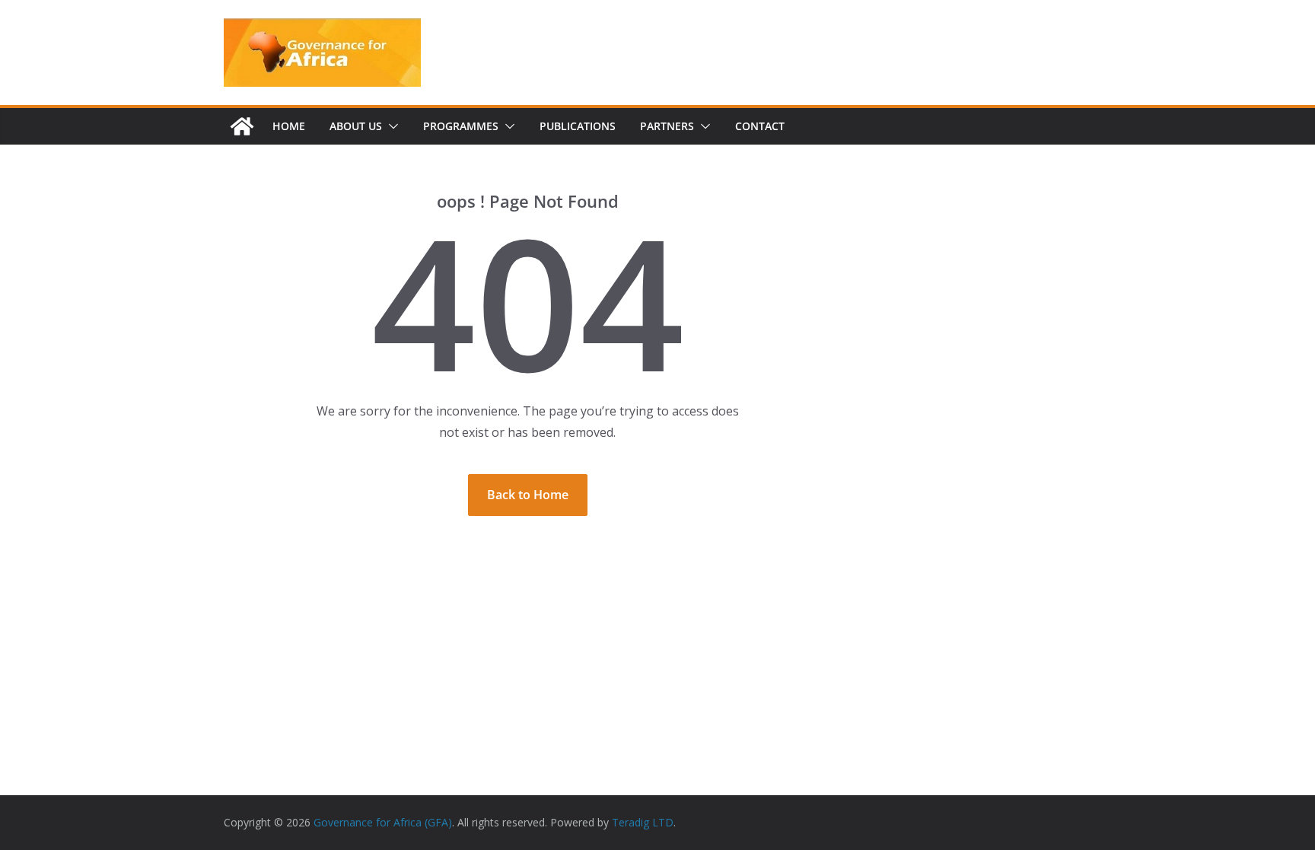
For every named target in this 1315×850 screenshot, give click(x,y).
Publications (578, 126)
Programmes (460, 126)
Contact (760, 126)
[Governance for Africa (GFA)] (242, 126)
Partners (667, 126)
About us (356, 126)
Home (288, 126)
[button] (390, 126)
